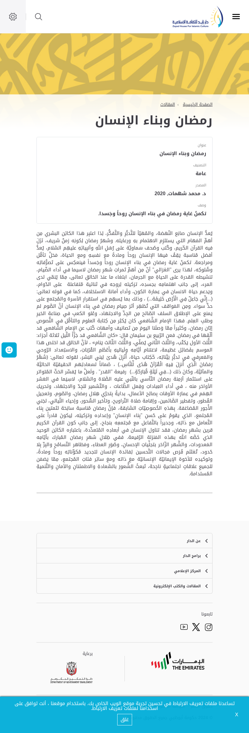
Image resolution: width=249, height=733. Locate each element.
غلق (125, 719)
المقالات (167, 104)
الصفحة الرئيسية (198, 104)
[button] (9, 350)
